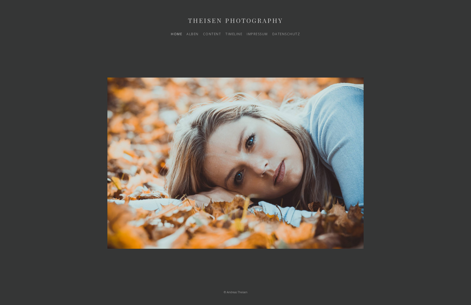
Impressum (257, 34)
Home (176, 34)
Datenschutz (286, 34)
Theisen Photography (235, 20)
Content (212, 34)
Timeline (233, 34)
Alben (192, 34)
